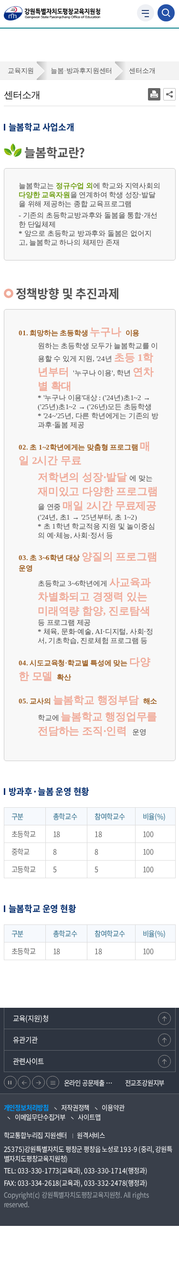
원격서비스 (91, 1135)
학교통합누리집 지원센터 (35, 1135)
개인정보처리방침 (26, 1107)
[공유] (169, 94)
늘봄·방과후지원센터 (81, 70)
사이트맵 (89, 1117)
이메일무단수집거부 (40, 1117)
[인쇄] (154, 94)
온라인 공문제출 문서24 (91, 1082)
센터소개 (142, 70)
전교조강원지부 (145, 1082)
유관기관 (25, 1039)
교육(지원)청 (31, 1018)
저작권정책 (75, 1107)
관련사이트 (28, 1061)
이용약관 (113, 1107)
